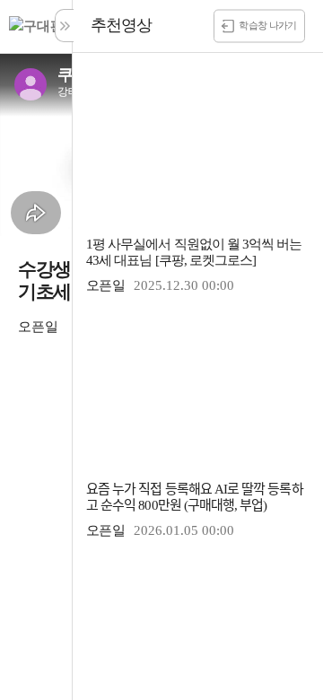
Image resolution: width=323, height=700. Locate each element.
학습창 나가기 (267, 24)
